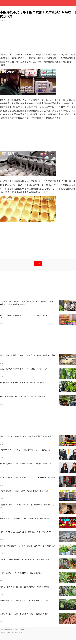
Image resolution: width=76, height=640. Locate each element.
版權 (20, 632)
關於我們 (3, 632)
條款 (14, 632)
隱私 (17, 632)
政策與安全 (9, 632)
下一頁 (38, 263)
